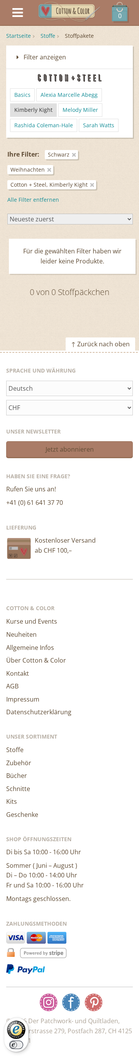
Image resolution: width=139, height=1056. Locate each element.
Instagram (49, 1002)
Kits (11, 801)
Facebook (71, 1002)
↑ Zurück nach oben (100, 344)
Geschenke (22, 814)
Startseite (18, 35)
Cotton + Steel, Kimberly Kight (49, 184)
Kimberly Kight (33, 109)
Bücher (16, 775)
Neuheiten (21, 634)
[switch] (16, 1045)
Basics (22, 94)
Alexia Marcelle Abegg (69, 94)
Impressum (22, 699)
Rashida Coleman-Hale (43, 125)
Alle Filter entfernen (33, 199)
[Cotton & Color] (69, 13)
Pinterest (93, 1002)
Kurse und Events (31, 621)
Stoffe (48, 35)
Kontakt (17, 673)
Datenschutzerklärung (38, 712)
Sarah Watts (98, 125)
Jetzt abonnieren (70, 449)
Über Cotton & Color (36, 660)
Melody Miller (80, 109)
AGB (12, 686)
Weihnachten (27, 169)
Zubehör (18, 763)
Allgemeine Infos (30, 647)
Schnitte (18, 788)
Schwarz (59, 154)
